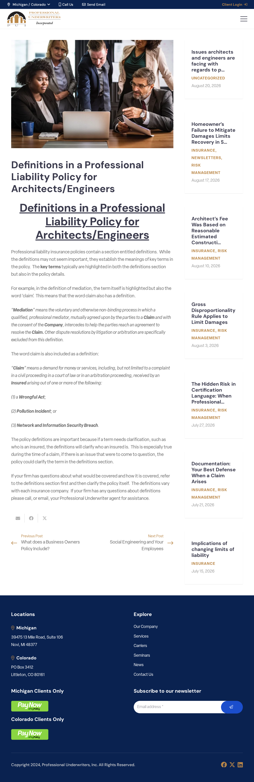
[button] (28, 4)
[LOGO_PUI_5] (34, 18)
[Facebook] (224, 765)
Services (141, 637)
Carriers (140, 646)
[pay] (29, 706)
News (139, 665)
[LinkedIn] (240, 765)
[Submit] (232, 707)
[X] (232, 765)
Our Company (146, 627)
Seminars (142, 656)
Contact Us (143, 675)
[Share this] (31, 518)
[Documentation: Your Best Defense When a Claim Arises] (214, 485)
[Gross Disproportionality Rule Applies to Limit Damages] (214, 325)
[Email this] (18, 518)
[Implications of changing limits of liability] (214, 557)
